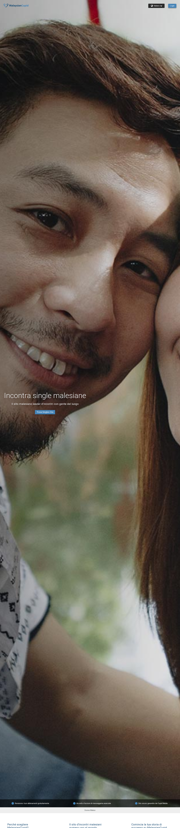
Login (172, 6)
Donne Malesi (90, 810)
